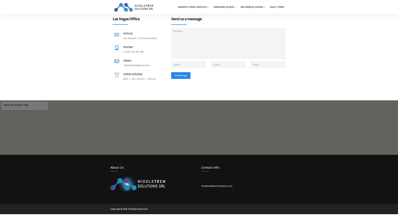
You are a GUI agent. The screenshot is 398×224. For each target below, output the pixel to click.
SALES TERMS (277, 6)
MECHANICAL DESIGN (252, 6)
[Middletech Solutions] (133, 7)
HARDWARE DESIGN (223, 6)
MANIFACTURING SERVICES (192, 6)
